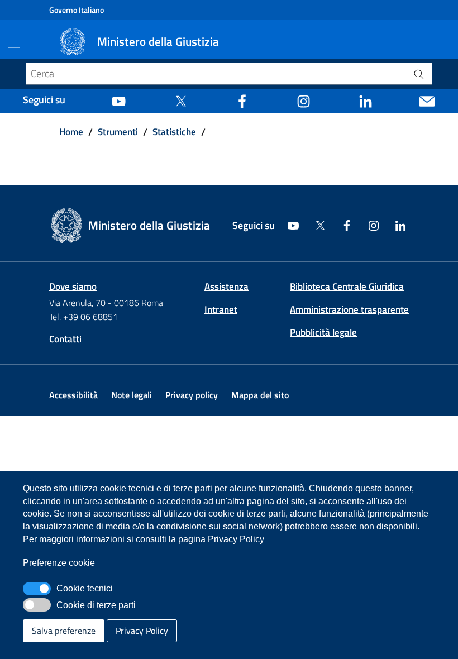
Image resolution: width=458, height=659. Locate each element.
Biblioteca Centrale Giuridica (347, 286)
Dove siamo (73, 286)
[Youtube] (119, 100)
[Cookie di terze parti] (37, 605)
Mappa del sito (260, 395)
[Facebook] (242, 100)
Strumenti (118, 132)
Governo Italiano (76, 10)
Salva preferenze (64, 630)
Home (71, 132)
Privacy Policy (142, 630)
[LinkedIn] (365, 100)
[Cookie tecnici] (37, 588)
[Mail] (427, 100)
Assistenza (226, 286)
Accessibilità (73, 395)
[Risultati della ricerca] (418, 74)
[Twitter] (181, 100)
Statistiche (174, 132)
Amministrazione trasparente (349, 309)
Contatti (65, 339)
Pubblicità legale (323, 332)
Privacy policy (191, 395)
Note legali (131, 395)
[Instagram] (303, 100)
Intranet (220, 309)
